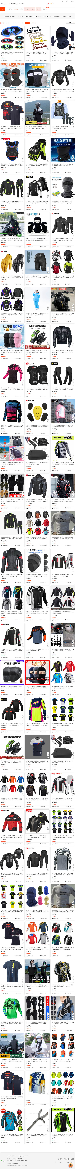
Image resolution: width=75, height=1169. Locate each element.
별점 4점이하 (29, 16)
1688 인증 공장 (57, 16)
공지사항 (21, 9)
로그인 (72, 1)
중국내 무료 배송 (67, 16)
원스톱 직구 (10, 9)
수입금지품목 (44, 9)
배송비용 (33, 9)
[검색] (51, 3)
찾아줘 (16, 9)
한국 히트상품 (48, 16)
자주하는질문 (26, 9)
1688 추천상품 (38, 16)
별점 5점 (7, 16)
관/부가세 (38, 9)
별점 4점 (21, 16)
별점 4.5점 (14, 16)
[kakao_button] (71, 1165)
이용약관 (59, 1162)
